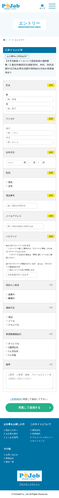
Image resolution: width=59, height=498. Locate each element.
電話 (10, 317)
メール (11, 321)
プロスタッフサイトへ (29, 484)
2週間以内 (13, 347)
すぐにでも (13, 343)
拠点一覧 (10, 462)
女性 (10, 186)
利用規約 (36, 433)
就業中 (11, 294)
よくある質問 (12, 437)
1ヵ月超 (12, 355)
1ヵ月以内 (13, 351)
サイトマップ (38, 441)
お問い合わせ (12, 455)
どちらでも (13, 325)
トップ (8, 40)
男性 (10, 182)
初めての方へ (12, 430)
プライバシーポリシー (42, 437)
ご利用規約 (15, 399)
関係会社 (10, 458)
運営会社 (36, 430)
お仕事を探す (12, 433)
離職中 (11, 298)
